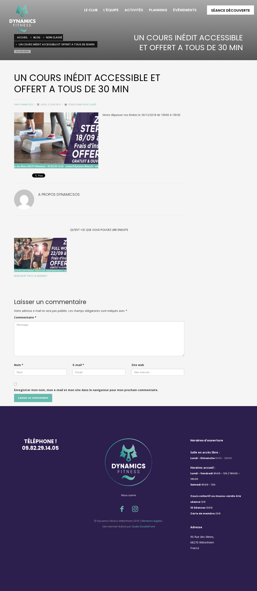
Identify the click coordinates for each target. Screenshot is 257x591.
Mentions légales (151, 521)
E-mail (78, 365)
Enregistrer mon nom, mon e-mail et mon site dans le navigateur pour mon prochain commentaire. (86, 390)
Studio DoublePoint (143, 526)
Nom (18, 365)
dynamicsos (26, 104)
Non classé (89, 104)
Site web (138, 365)
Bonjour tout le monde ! (30, 276)
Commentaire (25, 317)
